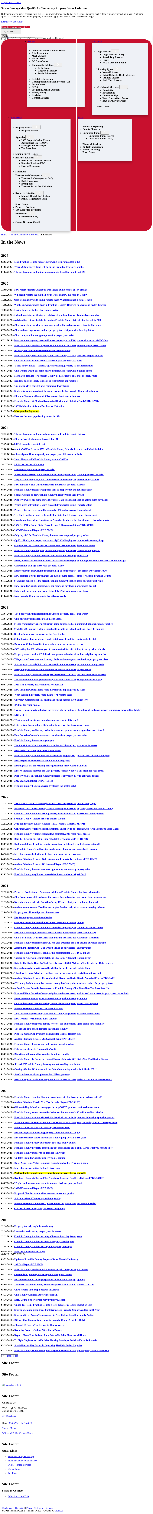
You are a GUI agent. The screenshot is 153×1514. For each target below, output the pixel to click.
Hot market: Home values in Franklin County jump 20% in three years (50, 1137)
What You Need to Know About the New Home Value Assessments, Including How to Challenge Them (65, 1122)
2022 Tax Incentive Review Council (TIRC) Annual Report (50, 823)
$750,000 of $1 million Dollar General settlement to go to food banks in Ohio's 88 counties (59, 629)
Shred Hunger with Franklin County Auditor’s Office (41, 459)
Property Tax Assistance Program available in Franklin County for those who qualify (57, 892)
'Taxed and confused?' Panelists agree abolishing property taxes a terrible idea (53, 365)
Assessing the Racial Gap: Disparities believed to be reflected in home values (52, 947)
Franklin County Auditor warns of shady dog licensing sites (44, 1241)
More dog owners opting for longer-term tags (37, 1168)
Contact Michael (40, 97)
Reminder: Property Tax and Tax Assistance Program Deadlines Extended (59, 1178)
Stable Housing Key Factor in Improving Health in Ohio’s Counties (48, 1345)
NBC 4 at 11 (20, 715)
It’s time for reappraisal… (27, 705)
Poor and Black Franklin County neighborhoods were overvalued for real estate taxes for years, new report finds (71, 993)
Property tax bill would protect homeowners (36, 912)
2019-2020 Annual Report (33, 1188)
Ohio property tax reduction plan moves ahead (38, 619)
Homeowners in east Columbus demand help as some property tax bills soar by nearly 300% (60, 570)
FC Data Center (40, 61)
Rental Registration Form (34, 198)
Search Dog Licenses (112, 57)
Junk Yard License (111, 80)
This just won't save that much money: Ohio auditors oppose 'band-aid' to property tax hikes (61, 659)
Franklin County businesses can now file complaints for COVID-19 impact (51, 953)
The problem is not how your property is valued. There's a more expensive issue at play (58, 679)
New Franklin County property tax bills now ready (40, 596)
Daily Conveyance (30, 181)
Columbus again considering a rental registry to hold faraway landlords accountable (56, 315)
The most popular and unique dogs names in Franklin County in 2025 (49, 272)
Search (4, 39)
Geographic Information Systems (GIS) (51, 81)
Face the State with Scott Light (29, 1251)
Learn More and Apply (12, 21)
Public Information (47, 73)
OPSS (35, 87)
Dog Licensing (104, 51)
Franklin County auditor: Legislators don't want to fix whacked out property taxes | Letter (60, 345)
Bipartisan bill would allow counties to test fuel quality (41, 1054)
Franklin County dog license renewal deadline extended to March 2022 (50, 874)
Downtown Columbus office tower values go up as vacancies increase (49, 644)
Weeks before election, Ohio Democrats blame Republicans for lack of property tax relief (59, 474)
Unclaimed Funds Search (101, 136)
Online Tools (14, 1469)
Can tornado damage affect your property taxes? (39, 565)
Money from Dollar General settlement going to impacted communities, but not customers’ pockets (63, 624)
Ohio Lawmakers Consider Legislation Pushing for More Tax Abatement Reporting (56, 937)
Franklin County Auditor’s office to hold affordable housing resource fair (51, 555)
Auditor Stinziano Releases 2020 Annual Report (44, 1039)
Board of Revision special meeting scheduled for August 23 (51, 839)
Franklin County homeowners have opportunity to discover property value (52, 869)
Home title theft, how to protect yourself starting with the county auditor (50, 998)
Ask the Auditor (40, 53)
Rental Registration (25, 193)
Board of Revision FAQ (33, 163)
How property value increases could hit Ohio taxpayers (42, 760)
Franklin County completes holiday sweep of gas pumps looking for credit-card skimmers (59, 1023)
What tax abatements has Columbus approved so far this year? (46, 720)
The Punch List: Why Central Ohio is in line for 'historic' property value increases (55, 745)
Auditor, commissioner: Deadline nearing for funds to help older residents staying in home (59, 907)
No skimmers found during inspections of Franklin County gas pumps (49, 1279)
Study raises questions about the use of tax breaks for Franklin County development (56, 391)
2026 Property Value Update (35, 140)
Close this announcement (13, 27)
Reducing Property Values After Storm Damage (38, 1330)
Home (4, 234)
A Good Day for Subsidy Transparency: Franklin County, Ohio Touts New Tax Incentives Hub (62, 988)
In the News (44, 68)
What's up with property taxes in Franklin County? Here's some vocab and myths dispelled (60, 305)
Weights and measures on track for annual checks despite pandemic (48, 1183)
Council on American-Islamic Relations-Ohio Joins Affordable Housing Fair (52, 958)
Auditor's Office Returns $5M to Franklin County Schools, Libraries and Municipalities (58, 449)
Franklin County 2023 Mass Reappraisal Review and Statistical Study (56, 401)
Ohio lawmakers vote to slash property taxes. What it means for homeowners (53, 300)
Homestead (21, 213)
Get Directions (9, 1416)
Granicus (59, 1510)
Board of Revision (24, 157)
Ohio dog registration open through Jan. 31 (36, 439)
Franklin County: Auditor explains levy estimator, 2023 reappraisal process (52, 834)
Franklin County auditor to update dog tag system (39, 1153)
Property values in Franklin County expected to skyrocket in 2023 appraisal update (56, 775)
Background (108, 92)
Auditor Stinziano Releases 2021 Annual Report (44, 864)
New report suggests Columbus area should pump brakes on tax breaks (50, 289)
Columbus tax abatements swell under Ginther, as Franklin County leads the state (55, 639)
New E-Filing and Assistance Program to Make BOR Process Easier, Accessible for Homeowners (63, 1079)
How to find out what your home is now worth (37, 750)
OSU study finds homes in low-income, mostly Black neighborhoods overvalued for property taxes (63, 983)
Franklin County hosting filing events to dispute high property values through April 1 (57, 550)
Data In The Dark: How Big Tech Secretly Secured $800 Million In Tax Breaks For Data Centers (63, 963)
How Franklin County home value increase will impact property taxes (49, 689)
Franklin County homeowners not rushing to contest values (44, 1044)
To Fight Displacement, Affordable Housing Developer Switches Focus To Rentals (55, 1340)
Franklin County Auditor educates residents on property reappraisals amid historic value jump (62, 755)
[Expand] (39, 41)
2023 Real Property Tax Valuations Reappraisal (38, 684)
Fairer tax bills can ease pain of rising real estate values (42, 1127)
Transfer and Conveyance (28, 175)
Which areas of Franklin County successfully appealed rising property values (53, 505)
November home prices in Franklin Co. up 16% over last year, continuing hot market (57, 902)
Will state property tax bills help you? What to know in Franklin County (50, 295)
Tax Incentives (28, 148)
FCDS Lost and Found (114, 62)
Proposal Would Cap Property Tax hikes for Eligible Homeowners (47, 1034)
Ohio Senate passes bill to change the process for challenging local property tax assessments (60, 897)
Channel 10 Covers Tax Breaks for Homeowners (39, 1325)
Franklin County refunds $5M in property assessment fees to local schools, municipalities (59, 813)
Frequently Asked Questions (46, 89)
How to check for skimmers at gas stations (35, 1018)
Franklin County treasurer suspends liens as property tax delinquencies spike (53, 489)
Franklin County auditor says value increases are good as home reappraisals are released (59, 730)
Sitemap (49, 1508)
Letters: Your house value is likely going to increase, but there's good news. (51, 725)
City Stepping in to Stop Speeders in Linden (36, 1289)
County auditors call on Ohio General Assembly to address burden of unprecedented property (61, 520)
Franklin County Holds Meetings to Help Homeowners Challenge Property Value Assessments (61, 1350)
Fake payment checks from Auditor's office (36, 1049)
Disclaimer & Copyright (13, 1508)
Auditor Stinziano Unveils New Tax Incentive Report (47, 1102)
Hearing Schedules (30, 166)
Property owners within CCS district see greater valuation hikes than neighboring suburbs (60, 654)
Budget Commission (92, 147)
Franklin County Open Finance (22, 1460)
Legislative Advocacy (42, 79)
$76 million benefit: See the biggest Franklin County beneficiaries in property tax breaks (58, 581)
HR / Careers (38, 58)
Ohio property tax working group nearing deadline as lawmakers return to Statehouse (57, 325)
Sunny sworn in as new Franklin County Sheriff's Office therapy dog (49, 494)
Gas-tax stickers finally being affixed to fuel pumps (39, 1208)
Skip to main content (11, 2)
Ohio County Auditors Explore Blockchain (36, 1294)
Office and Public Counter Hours (48, 50)
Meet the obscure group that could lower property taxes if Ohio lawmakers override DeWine (61, 340)
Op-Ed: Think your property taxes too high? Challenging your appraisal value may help (59, 540)
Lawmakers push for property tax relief (34, 469)
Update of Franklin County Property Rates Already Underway (46, 1259)
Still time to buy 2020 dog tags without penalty (37, 1198)
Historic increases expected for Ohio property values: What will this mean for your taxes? (59, 770)
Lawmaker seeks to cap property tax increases (37, 1231)
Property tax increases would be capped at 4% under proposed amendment (52, 510)
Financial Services (91, 144)
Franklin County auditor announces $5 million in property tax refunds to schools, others (58, 927)
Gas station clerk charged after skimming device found (41, 386)
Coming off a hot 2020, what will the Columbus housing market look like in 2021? (55, 1069)
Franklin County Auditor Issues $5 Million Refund (39, 818)
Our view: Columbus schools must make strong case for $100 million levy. (51, 700)
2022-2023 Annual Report (33, 781)
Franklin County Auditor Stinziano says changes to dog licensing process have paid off (57, 1097)
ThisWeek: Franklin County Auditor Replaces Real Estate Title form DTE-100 (54, 1284)
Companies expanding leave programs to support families (43, 1274)
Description (108, 90)
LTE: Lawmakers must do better (31, 444)
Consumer (97, 41)
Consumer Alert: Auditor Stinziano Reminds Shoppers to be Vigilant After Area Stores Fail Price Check (66, 829)
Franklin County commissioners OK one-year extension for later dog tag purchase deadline (60, 942)
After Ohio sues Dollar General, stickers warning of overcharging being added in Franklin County (63, 808)
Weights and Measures (108, 87)
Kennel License (110, 72)
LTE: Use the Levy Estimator (29, 464)
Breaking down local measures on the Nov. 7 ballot (39, 634)
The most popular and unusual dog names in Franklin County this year (50, 434)
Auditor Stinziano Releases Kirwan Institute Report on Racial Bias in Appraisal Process (64, 978)
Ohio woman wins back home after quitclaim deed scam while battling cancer (53, 370)
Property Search (23, 127)
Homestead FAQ (29, 216)
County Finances (91, 129)
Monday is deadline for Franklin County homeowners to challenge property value (55, 376)
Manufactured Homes (26, 154)
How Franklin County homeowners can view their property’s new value (50, 735)
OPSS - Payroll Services (19, 1465)
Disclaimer (37, 95)
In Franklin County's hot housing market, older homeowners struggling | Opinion (55, 849)
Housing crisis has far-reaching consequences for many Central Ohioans (50, 765)
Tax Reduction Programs (28, 209)
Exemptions (27, 183)
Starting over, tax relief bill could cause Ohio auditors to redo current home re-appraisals (59, 664)
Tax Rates (12, 1473)
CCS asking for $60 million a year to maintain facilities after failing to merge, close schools (59, 649)
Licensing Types (105, 69)
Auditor (12, 234)
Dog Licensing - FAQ (113, 54)
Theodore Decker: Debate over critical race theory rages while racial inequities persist (57, 973)
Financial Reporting (92, 126)
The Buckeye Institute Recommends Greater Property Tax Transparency (51, 613)
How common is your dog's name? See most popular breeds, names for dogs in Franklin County (62, 576)
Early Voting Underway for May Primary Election (39, 1300)
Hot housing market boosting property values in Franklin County (47, 1132)
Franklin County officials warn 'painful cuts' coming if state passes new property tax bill (58, 355)
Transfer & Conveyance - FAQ (37, 178)
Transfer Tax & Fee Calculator (37, 186)
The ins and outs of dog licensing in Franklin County (41, 1029)
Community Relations (43, 65)
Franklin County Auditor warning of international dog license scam (48, 1236)
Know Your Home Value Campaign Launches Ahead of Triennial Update (51, 1163)
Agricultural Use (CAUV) (34, 143)
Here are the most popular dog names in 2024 (37, 416)
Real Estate (16, 117)
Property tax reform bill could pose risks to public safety (42, 350)
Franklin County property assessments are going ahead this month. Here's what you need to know (63, 1147)
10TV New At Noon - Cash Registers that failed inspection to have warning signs (55, 803)
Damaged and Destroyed (33, 145)
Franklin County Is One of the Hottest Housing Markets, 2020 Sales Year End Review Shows (61, 1059)
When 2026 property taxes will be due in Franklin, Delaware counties (49, 267)
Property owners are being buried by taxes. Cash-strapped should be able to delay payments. (61, 500)
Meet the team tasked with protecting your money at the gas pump (47, 854)
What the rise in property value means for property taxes (43, 694)
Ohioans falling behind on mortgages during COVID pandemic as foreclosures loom (56, 1107)
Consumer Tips (110, 95)
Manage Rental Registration (35, 196)
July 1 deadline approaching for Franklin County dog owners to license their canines (57, 1013)
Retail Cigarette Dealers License (118, 75)
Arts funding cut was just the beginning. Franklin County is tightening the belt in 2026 (57, 320)
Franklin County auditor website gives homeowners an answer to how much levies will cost (60, 674)
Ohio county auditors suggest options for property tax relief (44, 335)
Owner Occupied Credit (27, 222)
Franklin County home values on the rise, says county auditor (45, 1142)
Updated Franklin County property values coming (39, 1158)
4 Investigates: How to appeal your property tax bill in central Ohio (48, 454)
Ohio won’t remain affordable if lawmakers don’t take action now (47, 396)
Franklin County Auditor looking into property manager (43, 1246)
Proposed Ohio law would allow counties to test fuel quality (44, 1193)
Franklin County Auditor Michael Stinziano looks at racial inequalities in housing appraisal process (64, 1117)
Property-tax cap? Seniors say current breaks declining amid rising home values (54, 545)
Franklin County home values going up (34, 740)
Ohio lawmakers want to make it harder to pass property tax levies (48, 360)
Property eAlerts (29, 130)
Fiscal (81, 117)
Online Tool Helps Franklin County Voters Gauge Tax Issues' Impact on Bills (53, 1305)
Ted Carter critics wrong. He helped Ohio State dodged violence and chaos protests (56, 515)
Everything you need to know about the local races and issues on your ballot (52, 669)
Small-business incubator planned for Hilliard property (42, 1074)
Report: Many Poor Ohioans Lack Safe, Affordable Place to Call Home (50, 1335)
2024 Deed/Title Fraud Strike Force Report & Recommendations (54, 525)
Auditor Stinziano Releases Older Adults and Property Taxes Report (55, 859)
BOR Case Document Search (36, 160)
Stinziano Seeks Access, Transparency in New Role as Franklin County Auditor (54, 1315)
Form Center (38, 84)
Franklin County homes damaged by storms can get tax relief (45, 786)
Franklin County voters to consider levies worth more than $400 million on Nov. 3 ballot (58, 1112)
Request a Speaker (47, 70)
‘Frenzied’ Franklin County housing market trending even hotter (47, 1064)
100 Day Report (28, 1264)
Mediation (20, 171)
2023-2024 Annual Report (33, 530)
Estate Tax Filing (91, 149)
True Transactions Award (115, 98)
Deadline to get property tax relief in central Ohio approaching (46, 381)
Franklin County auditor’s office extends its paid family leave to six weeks (51, 1269)
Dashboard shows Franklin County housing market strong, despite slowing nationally (57, 844)
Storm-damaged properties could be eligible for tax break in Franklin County (53, 968)
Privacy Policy (39, 92)
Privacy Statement (34, 1508)
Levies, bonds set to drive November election (36, 310)
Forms (105, 60)
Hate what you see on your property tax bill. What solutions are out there (51, 591)
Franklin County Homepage (21, 1456)
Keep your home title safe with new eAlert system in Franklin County (49, 922)
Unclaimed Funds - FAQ (100, 138)
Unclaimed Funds (91, 133)
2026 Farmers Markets (114, 100)
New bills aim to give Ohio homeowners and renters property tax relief (49, 484)
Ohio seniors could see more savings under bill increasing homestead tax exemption (56, 1003)
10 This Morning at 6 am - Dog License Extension (39, 406)
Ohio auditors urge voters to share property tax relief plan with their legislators (54, 330)
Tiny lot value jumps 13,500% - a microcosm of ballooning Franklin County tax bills (56, 479)
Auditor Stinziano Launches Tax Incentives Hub (38, 1008)
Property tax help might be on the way (33, 1226)
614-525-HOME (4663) (20, 1423)
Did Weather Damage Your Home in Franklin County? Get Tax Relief (49, 1320)
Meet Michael (39, 56)
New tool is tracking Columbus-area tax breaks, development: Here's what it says (55, 932)
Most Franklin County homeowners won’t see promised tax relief (47, 262)
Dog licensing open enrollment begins (33, 917)
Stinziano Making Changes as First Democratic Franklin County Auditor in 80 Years (57, 1310)
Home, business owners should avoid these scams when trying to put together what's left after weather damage (70, 560)
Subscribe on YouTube (21, 1496)
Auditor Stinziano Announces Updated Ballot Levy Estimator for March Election (55, 1203)
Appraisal (20, 137)
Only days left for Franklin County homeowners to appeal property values (51, 535)
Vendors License (110, 77)
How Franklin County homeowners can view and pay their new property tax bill (55, 586)
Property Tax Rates (25, 207)
